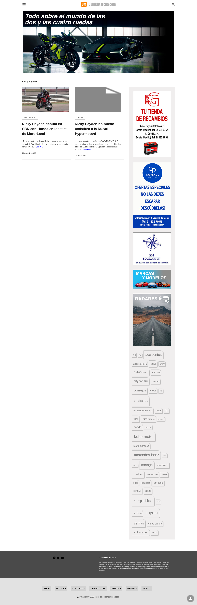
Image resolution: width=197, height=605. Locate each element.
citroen (156, 372)
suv (158, 502)
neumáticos (152, 474)
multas (138, 474)
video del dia (155, 523)
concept (156, 381)
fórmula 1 (148, 418)
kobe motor (144, 436)
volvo (154, 532)
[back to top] (190, 598)
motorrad (162, 465)
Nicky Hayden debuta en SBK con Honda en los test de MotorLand (44, 129)
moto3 (135, 465)
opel (135, 483)
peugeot (145, 482)
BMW (162, 364)
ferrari (158, 410)
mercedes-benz (146, 455)
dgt (161, 391)
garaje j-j (161, 419)
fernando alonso (142, 410)
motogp (147, 465)
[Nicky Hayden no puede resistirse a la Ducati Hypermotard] (98, 99)
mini (164, 456)
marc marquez (141, 446)
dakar (153, 390)
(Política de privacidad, (129, 562)
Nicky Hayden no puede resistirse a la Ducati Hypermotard (94, 129)
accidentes (153, 355)
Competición (30, 117)
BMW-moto (141, 372)
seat (148, 490)
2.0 (140, 355)
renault (137, 490)
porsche (158, 482)
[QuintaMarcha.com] (98, 4)
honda (137, 427)
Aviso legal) (140, 562)
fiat (166, 410)
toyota (152, 512)
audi (153, 363)
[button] (152, 124)
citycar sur (141, 381)
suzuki (138, 513)
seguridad (143, 501)
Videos (79, 117)
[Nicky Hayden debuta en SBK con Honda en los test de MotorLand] (45, 99)
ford (136, 418)
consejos (140, 390)
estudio (141, 401)
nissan (164, 475)
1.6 (134, 355)
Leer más (40, 147)
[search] (173, 4)
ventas (139, 523)
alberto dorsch (140, 364)
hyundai (148, 427)
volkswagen (141, 532)
